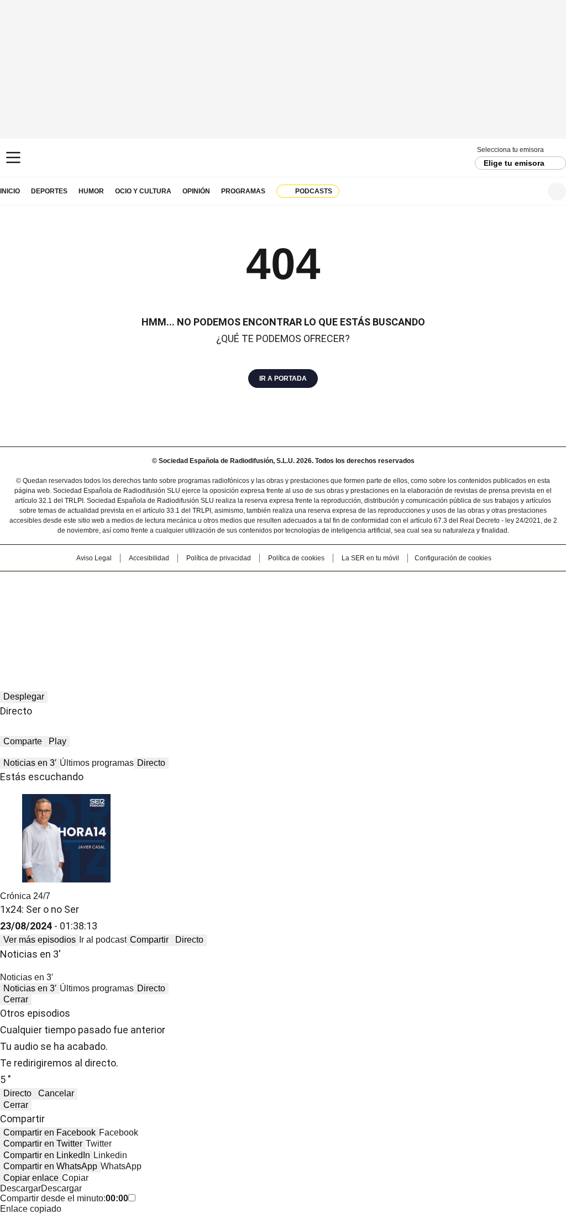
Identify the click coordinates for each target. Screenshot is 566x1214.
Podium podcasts (256, 618)
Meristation (454, 618)
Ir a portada (283, 378)
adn (442, 585)
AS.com (405, 585)
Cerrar (15, 999)
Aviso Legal (94, 558)
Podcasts (313, 191)
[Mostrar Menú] (13, 157)
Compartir (149, 939)
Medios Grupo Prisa (58, 622)
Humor (91, 191)
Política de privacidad (218, 558)
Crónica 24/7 (25, 896)
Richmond (148, 618)
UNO (228, 603)
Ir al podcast (103, 939)
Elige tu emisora (514, 163)
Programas (243, 191)
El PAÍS (152, 585)
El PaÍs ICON (303, 618)
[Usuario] (557, 191)
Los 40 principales (201, 585)
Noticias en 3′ (29, 763)
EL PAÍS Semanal (385, 603)
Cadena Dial (345, 603)
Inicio (10, 191)
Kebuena (478, 603)
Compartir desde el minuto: (64, 1198)
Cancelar (56, 1093)
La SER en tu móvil (370, 558)
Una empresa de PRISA (58, 596)
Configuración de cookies (453, 558)
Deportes (49, 191)
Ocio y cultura (143, 191)
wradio (261, 603)
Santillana (253, 585)
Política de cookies (296, 558)
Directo (151, 763)
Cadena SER (283, 157)
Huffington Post (169, 603)
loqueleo (399, 618)
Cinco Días (304, 603)
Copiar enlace (31, 1178)
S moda (351, 618)
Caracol (482, 585)
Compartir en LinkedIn (46, 1155)
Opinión (196, 191)
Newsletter (530, 191)
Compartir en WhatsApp (50, 1166)
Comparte (22, 741)
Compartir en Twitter (42, 1143)
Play (57, 741)
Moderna (204, 618)
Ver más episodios (39, 939)
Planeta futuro (432, 603)
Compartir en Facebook (49, 1132)
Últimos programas (97, 763)
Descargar (20, 1188)
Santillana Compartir (314, 585)
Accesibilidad (149, 558)
